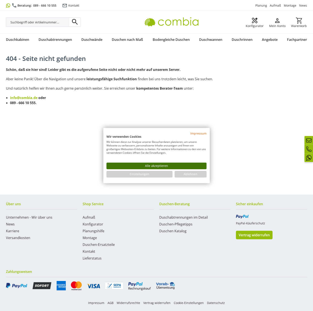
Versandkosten (18, 237)
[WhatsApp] (308, 157)
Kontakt (73, 5)
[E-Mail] (308, 140)
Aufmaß (275, 5)
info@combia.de (23, 97)
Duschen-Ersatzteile (99, 244)
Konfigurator (93, 224)
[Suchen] (74, 22)
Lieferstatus (92, 258)
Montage (290, 5)
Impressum (96, 303)
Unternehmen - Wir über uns (29, 217)
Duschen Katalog (173, 231)
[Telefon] (308, 149)
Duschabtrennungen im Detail (183, 217)
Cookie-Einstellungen (189, 303)
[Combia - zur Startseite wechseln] (173, 17)
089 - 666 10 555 (44, 5)
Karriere (12, 231)
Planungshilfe (93, 231)
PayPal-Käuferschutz (250, 223)
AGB (110, 303)
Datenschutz (216, 303)
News (303, 5)
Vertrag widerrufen (254, 235)
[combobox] (38, 22)
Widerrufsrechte (128, 303)
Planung (261, 5)
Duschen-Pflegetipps (175, 224)
